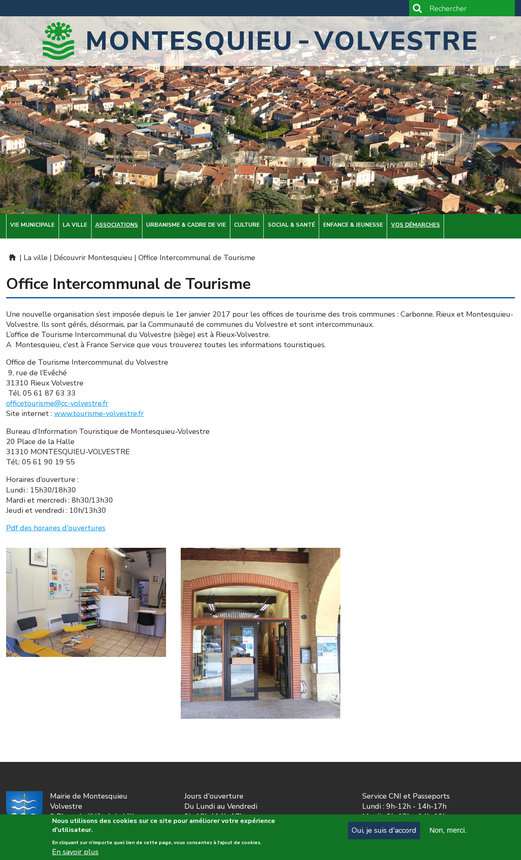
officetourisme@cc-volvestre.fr (57, 403)
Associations (116, 225)
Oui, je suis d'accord (384, 830)
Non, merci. (448, 830)
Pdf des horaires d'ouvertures (55, 528)
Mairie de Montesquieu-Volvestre (12, 257)
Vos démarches (415, 225)
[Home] (260, 41)
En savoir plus (75, 852)
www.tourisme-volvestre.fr (99, 413)
